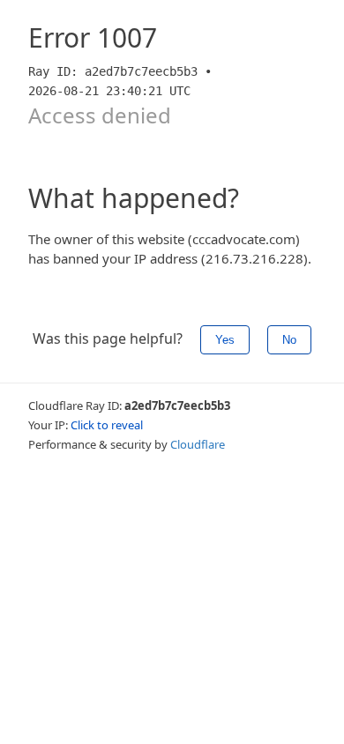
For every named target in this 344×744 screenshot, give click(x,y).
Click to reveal (107, 425)
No (289, 339)
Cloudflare (197, 444)
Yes (225, 339)
